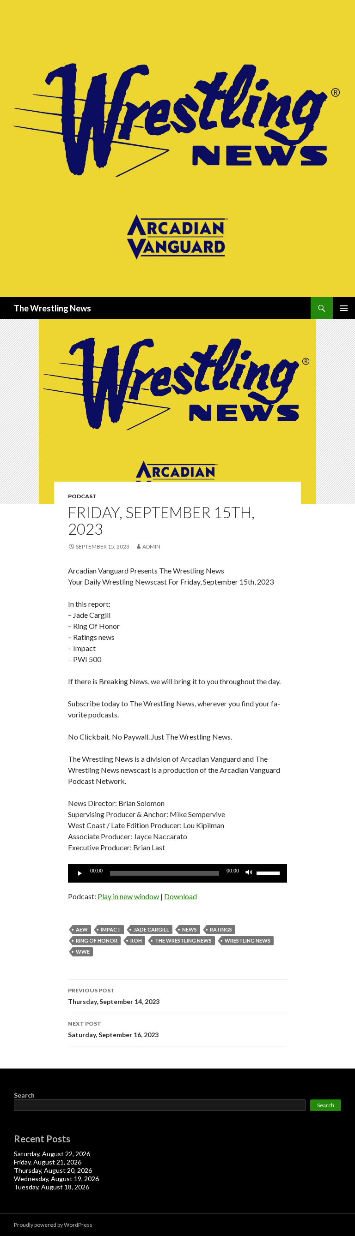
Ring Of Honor (96, 940)
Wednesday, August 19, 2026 (56, 1178)
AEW (82, 929)
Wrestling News (247, 940)
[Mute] (249, 873)
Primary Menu (344, 308)
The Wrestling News (52, 308)
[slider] (269, 872)
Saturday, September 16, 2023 (113, 1029)
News (189, 929)
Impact (111, 929)
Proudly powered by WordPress (53, 1224)
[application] (177, 873)
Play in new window (128, 896)
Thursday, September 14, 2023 (113, 996)
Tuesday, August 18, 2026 (51, 1187)
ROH (136, 940)
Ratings (221, 929)
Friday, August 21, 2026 (47, 1162)
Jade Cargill (151, 929)
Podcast (82, 496)
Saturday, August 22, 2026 (52, 1154)
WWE (83, 952)
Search (24, 1095)
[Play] (80, 873)
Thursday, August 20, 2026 (53, 1170)
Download (180, 896)
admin (151, 546)
